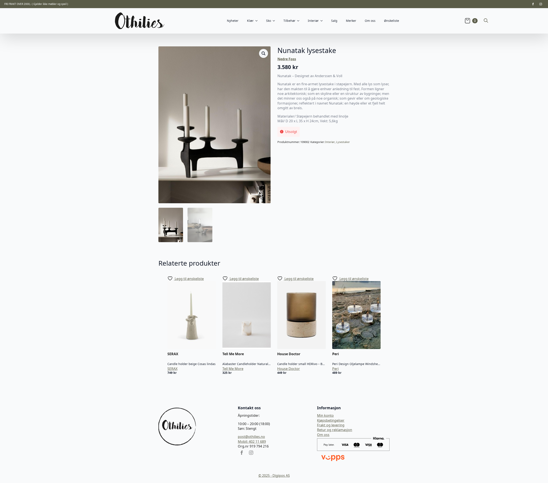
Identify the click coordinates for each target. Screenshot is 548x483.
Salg (334, 21)
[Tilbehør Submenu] (299, 21)
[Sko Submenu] (275, 21)
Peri (335, 368)
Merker (351, 21)
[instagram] (541, 4)
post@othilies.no (251, 436)
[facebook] (533, 4)
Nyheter (232, 21)
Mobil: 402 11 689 (252, 441)
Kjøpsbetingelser (330, 420)
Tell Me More (232, 368)
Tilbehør (289, 21)
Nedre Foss (286, 59)
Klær (250, 21)
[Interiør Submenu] (323, 21)
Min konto (325, 415)
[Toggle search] (485, 20)
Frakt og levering (330, 425)
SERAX (172, 368)
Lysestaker (343, 142)
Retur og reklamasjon (334, 429)
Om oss (370, 21)
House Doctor (288, 368)
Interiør (330, 142)
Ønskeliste (391, 21)
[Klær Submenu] (258, 21)
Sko (268, 21)
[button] (263, 53)
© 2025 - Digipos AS (274, 475)
